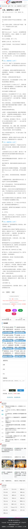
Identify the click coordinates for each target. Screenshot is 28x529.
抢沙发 (19, 12)
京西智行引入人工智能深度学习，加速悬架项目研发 (15, 418)
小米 (6, 504)
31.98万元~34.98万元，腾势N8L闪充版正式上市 (15, 410)
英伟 (22, 504)
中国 (14, 498)
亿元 (14, 489)
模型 (22, 489)
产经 (12, 6)
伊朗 (6, 513)
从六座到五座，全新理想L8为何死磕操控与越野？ (15, 414)
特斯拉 (22, 501)
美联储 (14, 510)
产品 (6, 501)
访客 (3, 12)
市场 (6, 498)
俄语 (13, 292)
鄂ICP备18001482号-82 (14, 520)
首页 (9, 6)
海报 (15, 310)
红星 (22, 495)
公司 (14, 492)
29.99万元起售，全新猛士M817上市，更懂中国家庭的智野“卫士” (15, 436)
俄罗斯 (8, 292)
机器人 (14, 504)
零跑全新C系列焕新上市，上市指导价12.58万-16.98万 (15, 406)
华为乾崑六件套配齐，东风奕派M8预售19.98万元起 (15, 432)
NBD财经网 (15, 522)
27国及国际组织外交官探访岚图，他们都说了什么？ (15, 425)
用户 (14, 501)
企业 (6, 489)
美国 (22, 498)
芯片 (22, 510)
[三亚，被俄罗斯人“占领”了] (9, 60)
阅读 (20, 310)
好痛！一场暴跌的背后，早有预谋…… (10, 480)
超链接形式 (13, 304)
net (5, 507)
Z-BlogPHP (23, 522)
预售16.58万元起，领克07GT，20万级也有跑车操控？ (15, 440)
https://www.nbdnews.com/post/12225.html (12, 300)
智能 (22, 492)
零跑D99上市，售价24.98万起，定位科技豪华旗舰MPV (15, 421)
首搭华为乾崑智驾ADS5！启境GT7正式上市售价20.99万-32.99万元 (15, 429)
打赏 (8, 310)
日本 (22, 507)
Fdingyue (14, 507)
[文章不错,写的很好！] (11, 378)
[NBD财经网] (14, 2)
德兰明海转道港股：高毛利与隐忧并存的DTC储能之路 (13, 319)
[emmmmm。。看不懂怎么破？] (12, 378)
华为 (6, 495)
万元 (6, 492)
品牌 (14, 495)
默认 (22, 12)
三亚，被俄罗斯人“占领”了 (20, 6)
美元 (6, 510)
